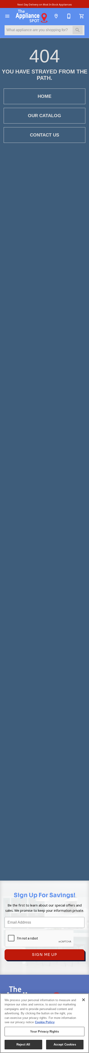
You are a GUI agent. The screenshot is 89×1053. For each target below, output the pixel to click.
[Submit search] (78, 30)
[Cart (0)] (81, 16)
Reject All (23, 1044)
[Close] (84, 1000)
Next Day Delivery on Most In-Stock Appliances (44, 4)
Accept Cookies (65, 1044)
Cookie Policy (45, 1022)
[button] (7, 16)
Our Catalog (44, 115)
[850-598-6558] (68, 16)
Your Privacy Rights (44, 1031)
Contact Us (44, 134)
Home (44, 96)
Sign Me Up (44, 954)
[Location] (56, 16)
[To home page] (32, 16)
